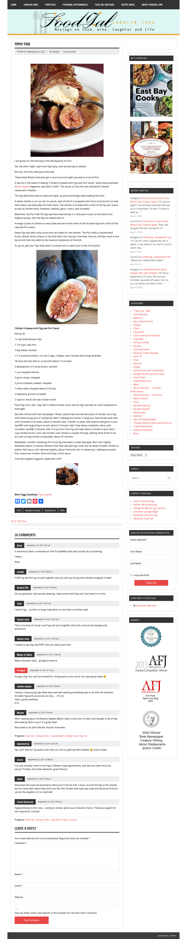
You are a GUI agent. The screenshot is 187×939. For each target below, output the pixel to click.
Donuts (137, 346)
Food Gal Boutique (104, 4)
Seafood (137, 416)
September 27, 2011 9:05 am (50, 802)
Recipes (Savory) (32, 510)
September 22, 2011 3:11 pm (42, 670)
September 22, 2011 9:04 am (45, 587)
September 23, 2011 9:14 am (40, 713)
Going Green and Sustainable (148, 370)
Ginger (136, 367)
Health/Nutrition (142, 381)
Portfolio (50, 4)
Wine (62, 510)
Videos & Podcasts (142, 430)
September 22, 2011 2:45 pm (49, 654)
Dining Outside (141, 342)
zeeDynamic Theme (167, 935)
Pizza (136, 402)
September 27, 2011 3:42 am (39, 779)
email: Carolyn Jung (143, 501)
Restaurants (50, 510)
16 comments (69, 51)
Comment (21, 843)
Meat (136, 384)
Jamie (19, 778)
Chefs (136, 328)
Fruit (19, 510)
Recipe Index (128, 4)
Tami (19, 603)
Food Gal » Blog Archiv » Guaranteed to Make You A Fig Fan (56, 736)
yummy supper (24, 686)
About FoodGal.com (152, 4)
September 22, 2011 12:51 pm (46, 619)
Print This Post (18, 521)
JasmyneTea (23, 743)
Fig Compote (45, 494)
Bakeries (137, 318)
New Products (140, 398)
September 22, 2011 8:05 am (40, 572)
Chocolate (138, 332)
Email (18, 886)
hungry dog (23, 619)
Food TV (137, 356)
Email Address (138, 540)
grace (20, 759)
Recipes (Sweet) (141, 409)
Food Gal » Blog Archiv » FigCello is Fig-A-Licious (51, 819)
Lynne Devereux (25, 801)
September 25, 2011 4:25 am (46, 744)
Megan (20, 712)
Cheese (137, 325)
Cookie (20, 571)
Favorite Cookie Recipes (145, 353)
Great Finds (139, 377)
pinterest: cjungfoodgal (145, 511)
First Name (136, 552)
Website (19, 897)
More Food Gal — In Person (147, 395)
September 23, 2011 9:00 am (48, 686)
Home (14, 4)
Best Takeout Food (143, 321)
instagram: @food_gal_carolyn (149, 508)
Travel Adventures (143, 426)
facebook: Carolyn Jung (145, 515)
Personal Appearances (75, 4)
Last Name (135, 563)
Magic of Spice (24, 654)
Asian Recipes (140, 314)
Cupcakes (138, 339)
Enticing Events (141, 349)
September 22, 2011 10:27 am (38, 603)
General (137, 363)
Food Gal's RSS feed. (146, 605)
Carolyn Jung (31, 4)
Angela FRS (22, 587)
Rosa (19, 545)
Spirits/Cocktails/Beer (144, 419)
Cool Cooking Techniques (146, 335)
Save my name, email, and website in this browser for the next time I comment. (56, 913)
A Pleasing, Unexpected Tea (156, 237)
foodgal (55, 51)
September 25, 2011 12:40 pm (40, 759)
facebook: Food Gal (143, 518)
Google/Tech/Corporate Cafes (148, 374)
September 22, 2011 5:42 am (38, 545)
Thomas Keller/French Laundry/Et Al (152, 423)
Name (19, 874)
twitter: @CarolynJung (145, 504)
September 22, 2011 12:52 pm (46, 639)
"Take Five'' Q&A (141, 311)
